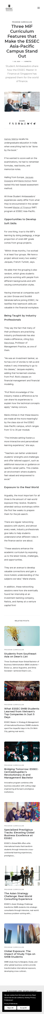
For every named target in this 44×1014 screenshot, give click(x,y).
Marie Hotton (24, 181)
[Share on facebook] (9, 123)
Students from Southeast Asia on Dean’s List (20, 655)
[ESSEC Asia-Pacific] (9, 8)
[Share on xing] (31, 123)
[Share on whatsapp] (25, 123)
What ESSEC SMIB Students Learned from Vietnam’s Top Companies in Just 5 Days (21, 713)
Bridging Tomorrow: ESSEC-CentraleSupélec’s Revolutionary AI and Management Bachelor (21, 773)
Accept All (23, 1008)
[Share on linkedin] (22, 123)
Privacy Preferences (10, 1003)
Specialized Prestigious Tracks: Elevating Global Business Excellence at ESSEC (19, 834)
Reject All (10, 1008)
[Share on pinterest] (19, 123)
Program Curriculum (22, 22)
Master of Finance (22, 207)
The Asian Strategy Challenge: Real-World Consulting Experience (18, 896)
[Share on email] (34, 123)
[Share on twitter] (12, 123)
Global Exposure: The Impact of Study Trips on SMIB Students (19, 954)
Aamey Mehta (11, 139)
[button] (38, 8)
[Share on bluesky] (28, 123)
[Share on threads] (16, 123)
